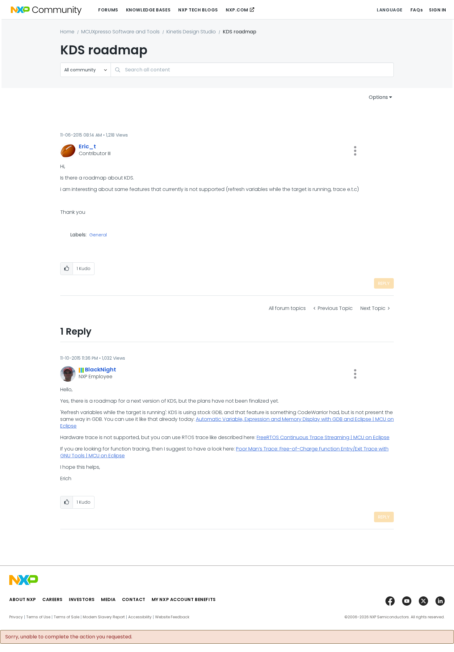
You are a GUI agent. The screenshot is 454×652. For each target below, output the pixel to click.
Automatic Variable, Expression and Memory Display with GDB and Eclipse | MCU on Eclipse (227, 423)
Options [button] (378, 97)
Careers (52, 599)
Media (108, 599)
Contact (133, 599)
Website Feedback (172, 617)
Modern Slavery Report (104, 617)
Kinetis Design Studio (191, 31)
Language (389, 10)
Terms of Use (38, 617)
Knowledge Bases (148, 10)
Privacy (16, 617)
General (98, 235)
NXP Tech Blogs (198, 10)
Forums (108, 10)
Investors (82, 599)
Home (67, 31)
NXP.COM (237, 10)
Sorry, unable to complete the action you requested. (68, 636)
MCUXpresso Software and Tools (120, 31)
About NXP (22, 599)
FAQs (416, 10)
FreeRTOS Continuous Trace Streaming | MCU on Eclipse (323, 437)
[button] (355, 151)
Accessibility (140, 617)
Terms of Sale (66, 617)
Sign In (437, 10)
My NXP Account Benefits (184, 599)
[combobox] (252, 69)
